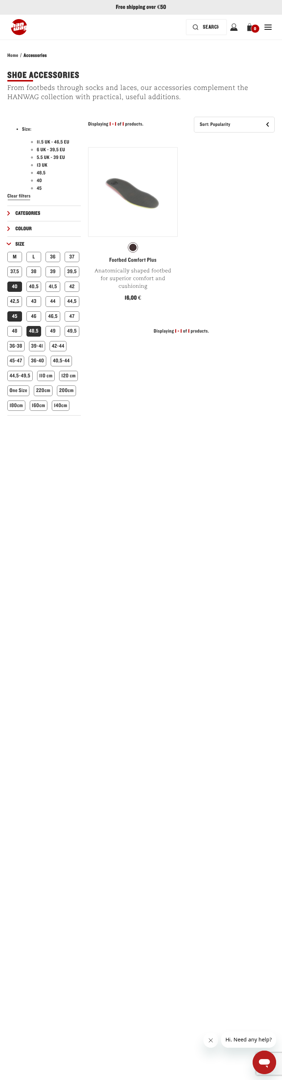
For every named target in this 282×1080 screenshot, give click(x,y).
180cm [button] (16, 405)
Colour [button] (23, 229)
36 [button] (53, 257)
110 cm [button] (46, 376)
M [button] (15, 257)
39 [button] (52, 271)
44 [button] (53, 301)
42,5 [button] (14, 301)
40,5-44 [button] (61, 361)
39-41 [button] (37, 346)
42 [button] (72, 286)
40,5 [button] (34, 286)
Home (12, 55)
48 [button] (14, 331)
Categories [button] (27, 213)
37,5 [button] (14, 271)
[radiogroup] (133, 247)
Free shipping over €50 (141, 7)
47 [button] (72, 316)
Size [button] (20, 244)
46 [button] (34, 316)
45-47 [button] (16, 361)
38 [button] (34, 271)
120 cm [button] (68, 376)
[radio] (133, 247)
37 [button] (72, 257)
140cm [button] (60, 405)
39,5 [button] (72, 271)
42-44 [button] (58, 346)
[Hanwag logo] (18, 27)
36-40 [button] (37, 361)
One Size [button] (18, 390)
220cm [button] (43, 390)
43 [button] (34, 301)
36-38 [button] (16, 346)
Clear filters (18, 196)
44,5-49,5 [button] (20, 376)
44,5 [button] (71, 301)
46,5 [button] (53, 316)
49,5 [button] (72, 331)
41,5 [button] (53, 286)
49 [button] (52, 331)
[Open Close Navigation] (268, 27)
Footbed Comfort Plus (133, 260)
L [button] (34, 257)
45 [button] (15, 316)
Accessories (35, 55)
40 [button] (14, 286)
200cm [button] (66, 390)
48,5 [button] (34, 331)
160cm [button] (38, 405)
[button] (251, 27)
